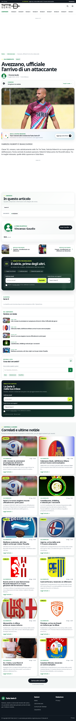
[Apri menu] (72, 6)
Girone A (13, 12)
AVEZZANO (14, 213)
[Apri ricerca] (67, 6)
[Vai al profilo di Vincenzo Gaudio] (8, 227)
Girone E (42, 12)
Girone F (49, 12)
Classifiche (21, 375)
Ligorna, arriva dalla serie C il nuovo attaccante (38, 1)
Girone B (21, 12)
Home (3, 54)
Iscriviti (42, 280)
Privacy (58, 700)
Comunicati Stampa (40, 706)
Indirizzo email (10, 276)
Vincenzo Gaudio (14, 75)
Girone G (56, 12)
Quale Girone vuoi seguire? (54, 276)
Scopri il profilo (65, 227)
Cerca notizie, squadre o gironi (10, 366)
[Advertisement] (38, 33)
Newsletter (72, 1)
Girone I (71, 12)
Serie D (18, 59)
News (5, 375)
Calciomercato (11, 54)
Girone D (35, 12)
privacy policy (16, 284)
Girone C (28, 12)
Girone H (63, 12)
